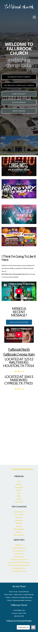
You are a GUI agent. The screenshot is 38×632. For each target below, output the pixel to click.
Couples (19, 499)
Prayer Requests (19, 553)
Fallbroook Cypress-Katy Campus (19, 85)
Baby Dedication (19, 529)
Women (19, 484)
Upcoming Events (19, 512)
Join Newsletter (19, 556)
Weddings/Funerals (19, 568)
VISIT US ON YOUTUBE (19, 322)
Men (19, 481)
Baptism (19, 526)
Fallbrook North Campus (19, 77)
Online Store (19, 545)
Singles (19, 496)
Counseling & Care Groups (19, 559)
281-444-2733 (19, 371)
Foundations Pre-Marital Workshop (19, 562)
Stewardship (19, 502)
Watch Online (19, 111)
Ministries (19, 532)
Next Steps (19, 517)
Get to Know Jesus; (19, 551)
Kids (19, 493)
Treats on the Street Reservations (19, 565)
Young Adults (19, 487)
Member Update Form (19, 548)
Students (19, 490)
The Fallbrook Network (19, 571)
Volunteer (19, 523)
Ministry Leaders (19, 535)
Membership (19, 520)
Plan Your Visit (19, 94)
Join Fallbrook (19, 102)
